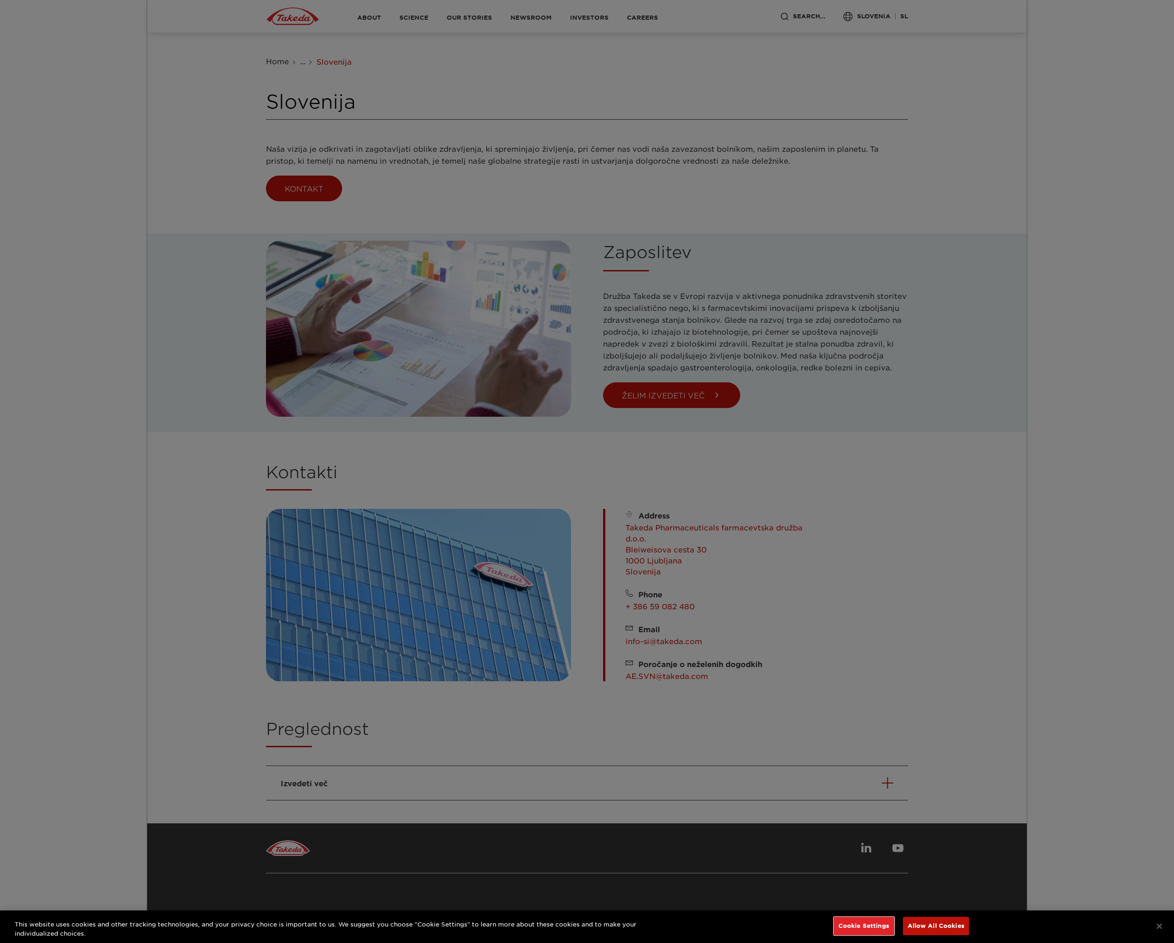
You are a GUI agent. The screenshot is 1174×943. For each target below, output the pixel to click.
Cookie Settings (864, 925)
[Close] (1159, 926)
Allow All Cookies (936, 925)
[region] (587, 926)
